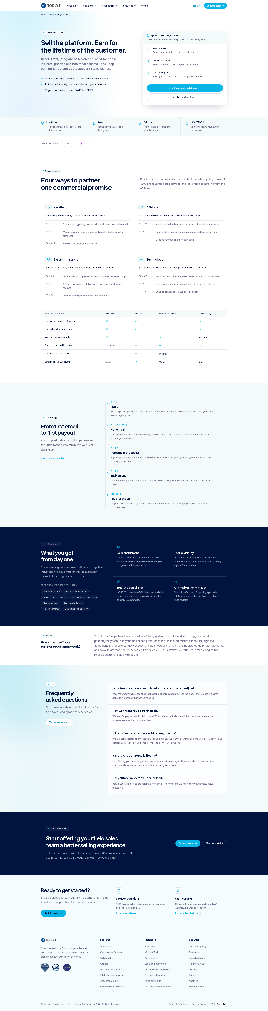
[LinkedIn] (218, 1004)
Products (71, 5)
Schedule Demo (197, 957)
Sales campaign (153, 980)
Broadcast (105, 946)
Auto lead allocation (110, 969)
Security (193, 969)
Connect (104, 963)
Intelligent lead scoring (112, 975)
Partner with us (196, 963)
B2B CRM (150, 946)
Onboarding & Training (111, 986)
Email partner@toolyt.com (183, 87)
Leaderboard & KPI (110, 980)
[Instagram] (224, 1004)
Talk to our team (58, 722)
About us (193, 980)
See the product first (183, 97)
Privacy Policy (199, 1004)
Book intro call (186, 843)
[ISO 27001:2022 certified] (45, 967)
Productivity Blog (198, 946)
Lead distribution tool (155, 963)
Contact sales (214, 5)
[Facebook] (212, 1004)
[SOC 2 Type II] (55, 967)
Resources (127, 5)
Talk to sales (52, 913)
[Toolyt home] (51, 5)
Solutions (88, 5)
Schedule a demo (126, 913)
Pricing (144, 5)
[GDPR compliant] (67, 967)
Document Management (157, 969)
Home (43, 14)
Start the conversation (53, 457)
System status (196, 986)
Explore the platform (186, 913)
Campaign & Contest (111, 952)
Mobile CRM (151, 952)
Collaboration (107, 957)
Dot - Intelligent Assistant (158, 986)
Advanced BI (107, 5)
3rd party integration (155, 975)
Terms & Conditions (178, 1004)
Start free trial (213, 843)
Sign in (196, 5)
